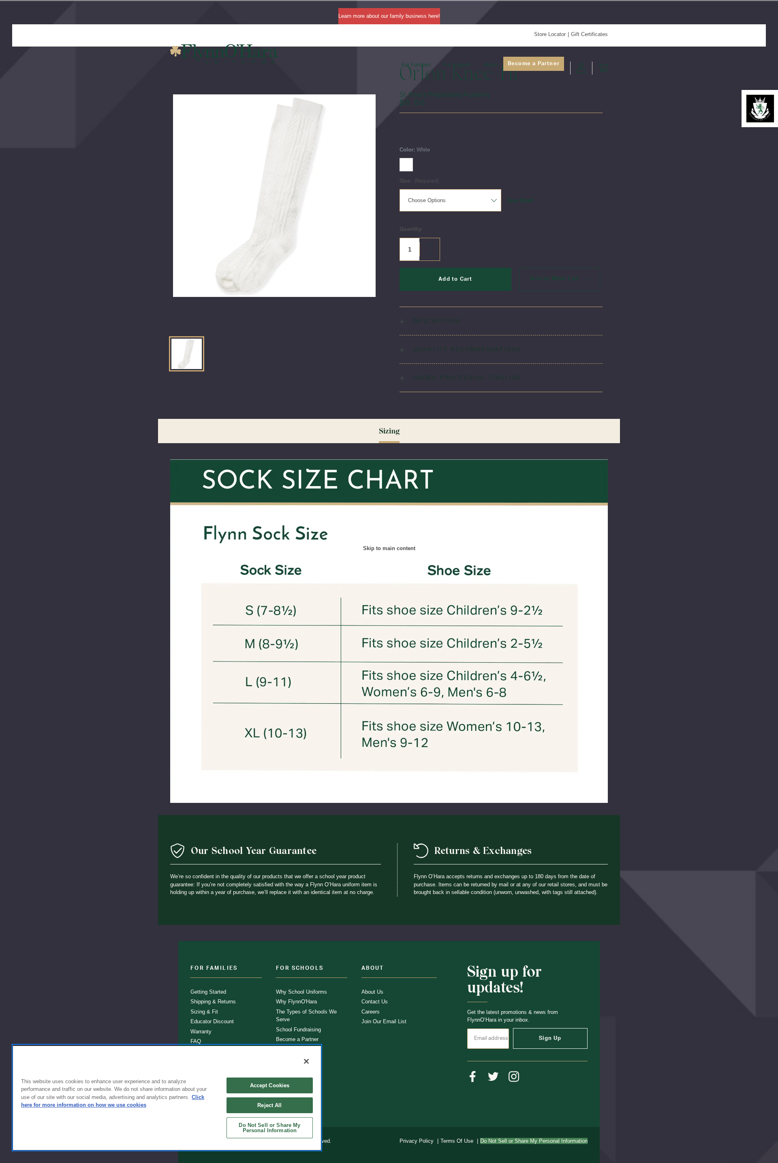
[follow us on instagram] (514, 1076)
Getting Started (208, 992)
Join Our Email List (383, 1021)
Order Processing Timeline (466, 378)
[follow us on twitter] (493, 1076)
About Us (372, 992)
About (490, 65)
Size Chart (520, 200)
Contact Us (374, 1002)
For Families (416, 65)
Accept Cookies (270, 1085)
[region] (167, 1097)
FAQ (195, 1041)
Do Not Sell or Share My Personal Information (269, 1127)
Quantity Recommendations (465, 349)
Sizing (389, 431)
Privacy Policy (417, 1141)
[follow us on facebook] (472, 1076)
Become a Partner (534, 63)
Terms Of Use (456, 1141)
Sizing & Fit (204, 1012)
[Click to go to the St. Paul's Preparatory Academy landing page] (760, 108)
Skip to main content (389, 548)
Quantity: (411, 229)
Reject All (269, 1105)
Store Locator (550, 34)
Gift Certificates (589, 34)
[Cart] (603, 68)
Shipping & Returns (213, 1002)
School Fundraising (298, 1029)
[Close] (306, 1061)
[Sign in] (581, 68)
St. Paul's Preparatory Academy (445, 94)
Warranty (201, 1032)
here (433, 16)
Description (435, 321)
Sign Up (550, 1038)
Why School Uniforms (301, 992)
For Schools (457, 65)
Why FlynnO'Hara (296, 1002)
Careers (370, 1012)
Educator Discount (212, 1021)
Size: (419, 181)
